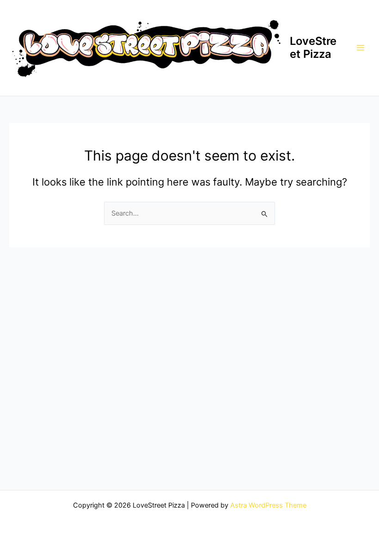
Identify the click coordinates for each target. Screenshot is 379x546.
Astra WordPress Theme (268, 505)
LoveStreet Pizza (313, 47)
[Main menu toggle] (360, 47)
